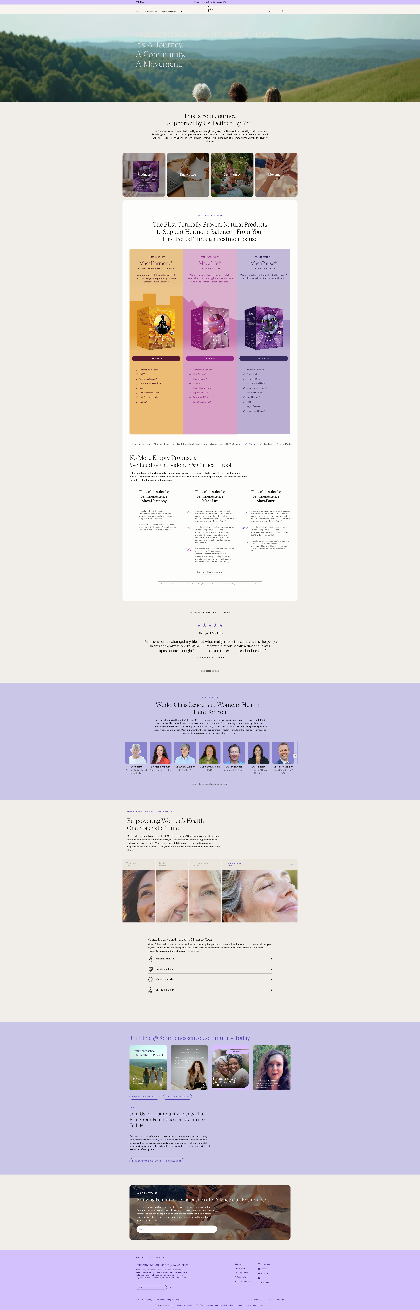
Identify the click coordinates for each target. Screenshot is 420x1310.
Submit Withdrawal (243, 1281)
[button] (277, 11)
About (182, 12)
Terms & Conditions (275, 1299)
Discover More (150, 12)
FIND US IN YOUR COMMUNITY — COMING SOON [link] (157, 1161)
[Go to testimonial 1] (203, 671)
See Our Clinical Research (210, 572)
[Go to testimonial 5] (216, 671)
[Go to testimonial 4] (213, 671)
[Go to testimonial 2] (208, 671)
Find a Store (240, 1268)
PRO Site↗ (140, 2)
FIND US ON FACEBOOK (177, 1097)
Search (238, 1264)
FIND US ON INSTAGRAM (144, 1097)
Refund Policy (241, 1277)
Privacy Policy (255, 1299)
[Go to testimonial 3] (210, 671)
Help (270, 11)
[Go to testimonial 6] (218, 671)
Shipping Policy (241, 1273)
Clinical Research (168, 12)
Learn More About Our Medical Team (210, 784)
